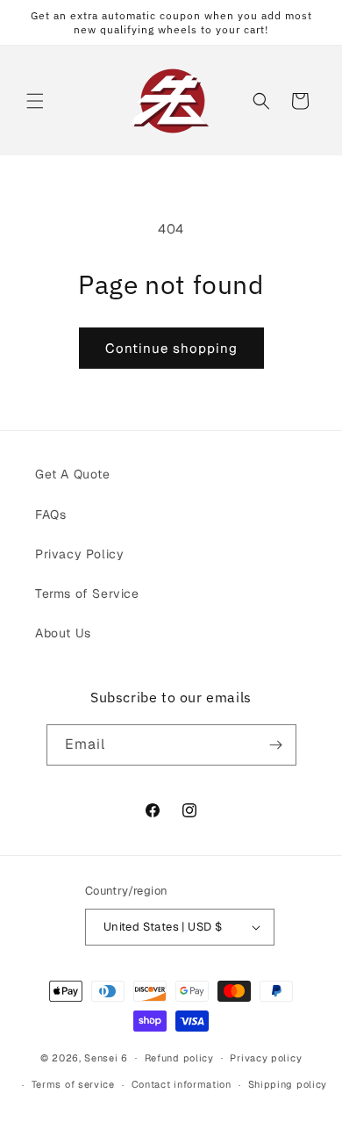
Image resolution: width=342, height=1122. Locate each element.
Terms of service (73, 1084)
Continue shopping (171, 348)
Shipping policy (288, 1084)
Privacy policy (266, 1058)
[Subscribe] (276, 745)
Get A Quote (72, 474)
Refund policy (179, 1058)
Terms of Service (87, 593)
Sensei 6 (106, 1057)
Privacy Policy (79, 554)
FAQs (50, 514)
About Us (63, 633)
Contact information (182, 1084)
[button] (35, 101)
